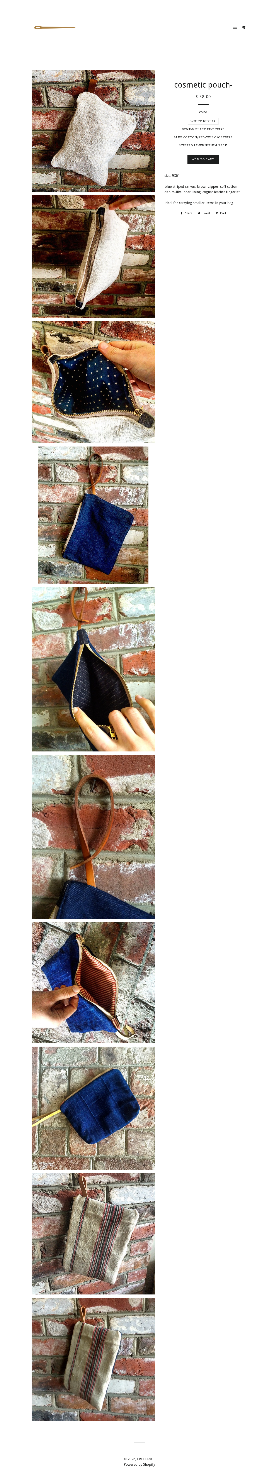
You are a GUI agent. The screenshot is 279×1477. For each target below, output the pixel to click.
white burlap (203, 121)
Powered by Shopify (139, 1464)
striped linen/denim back (203, 145)
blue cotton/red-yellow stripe (203, 137)
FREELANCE (146, 1459)
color (203, 112)
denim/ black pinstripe (203, 129)
